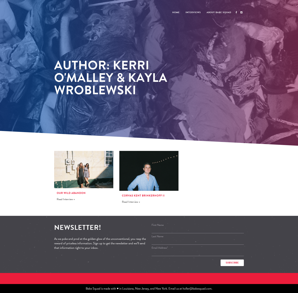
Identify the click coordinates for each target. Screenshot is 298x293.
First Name (158, 225)
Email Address (160, 248)
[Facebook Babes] (236, 12)
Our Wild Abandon (71, 193)
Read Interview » (66, 199)
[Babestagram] (241, 12)
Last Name (157, 236)
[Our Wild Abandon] (83, 169)
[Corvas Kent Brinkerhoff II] (148, 171)
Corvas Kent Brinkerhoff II (143, 196)
